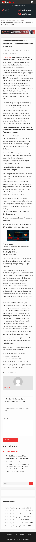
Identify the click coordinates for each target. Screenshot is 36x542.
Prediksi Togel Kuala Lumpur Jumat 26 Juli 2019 (19, 511)
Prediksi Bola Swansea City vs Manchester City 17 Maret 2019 (15, 400)
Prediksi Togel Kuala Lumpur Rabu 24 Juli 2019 (19, 523)
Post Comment (9, 440)
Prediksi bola (12, 53)
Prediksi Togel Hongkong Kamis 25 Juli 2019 (18, 517)
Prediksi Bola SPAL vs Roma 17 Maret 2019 (17, 409)
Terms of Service (19, 534)
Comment (6, 418)
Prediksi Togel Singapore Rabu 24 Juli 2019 (17, 520)
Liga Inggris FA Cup (10, 372)
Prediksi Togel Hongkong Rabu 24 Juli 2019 (18, 526)
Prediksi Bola (7, 57)
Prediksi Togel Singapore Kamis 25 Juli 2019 (18, 514)
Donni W (19, 50)
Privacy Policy (9, 534)
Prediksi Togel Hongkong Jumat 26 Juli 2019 (18, 508)
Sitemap (29, 534)
